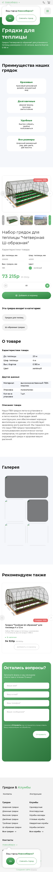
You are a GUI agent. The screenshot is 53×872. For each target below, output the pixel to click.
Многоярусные (36, 811)
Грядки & (16, 787)
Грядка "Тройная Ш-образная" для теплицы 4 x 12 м (23, 626)
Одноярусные (35, 807)
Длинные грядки (10, 811)
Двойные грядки (10, 819)
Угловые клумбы (37, 819)
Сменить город (26, 18)
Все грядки (8, 831)
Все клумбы (35, 831)
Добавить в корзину (28, 295)
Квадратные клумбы (38, 823)
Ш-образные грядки (15, 327)
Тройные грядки (10, 823)
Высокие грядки (10, 815)
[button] (3, 193)
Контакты (7, 794)
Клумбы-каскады (37, 815)
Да (10, 18)
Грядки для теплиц (14, 318)
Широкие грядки (10, 807)
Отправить (41, 734)
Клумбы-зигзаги (36, 827)
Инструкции (35, 794)
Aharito (34, 870)
